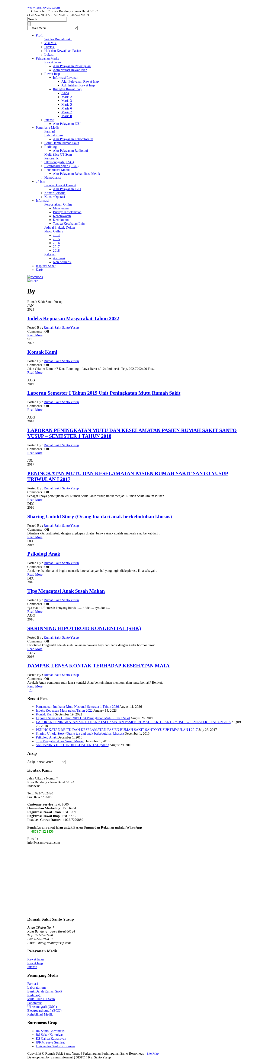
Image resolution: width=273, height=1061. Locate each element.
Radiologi (51, 147)
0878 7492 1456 (42, 831)
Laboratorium (53, 135)
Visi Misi (50, 43)
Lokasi (49, 54)
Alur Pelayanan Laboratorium (73, 139)
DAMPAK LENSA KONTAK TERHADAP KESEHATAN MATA (98, 665)
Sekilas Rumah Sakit (58, 39)
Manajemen (61, 208)
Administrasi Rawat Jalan (70, 70)
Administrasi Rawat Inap (78, 85)
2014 (56, 235)
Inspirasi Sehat (45, 266)
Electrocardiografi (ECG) (61, 166)
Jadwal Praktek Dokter (59, 227)
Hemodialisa (52, 177)
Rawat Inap (52, 74)
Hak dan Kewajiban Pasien (62, 51)
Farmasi (49, 131)
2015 (56, 239)
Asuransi (59, 258)
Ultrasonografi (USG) (59, 162)
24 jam (40, 181)
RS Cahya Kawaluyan (51, 1038)
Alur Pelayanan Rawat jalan (72, 66)
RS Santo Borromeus (50, 1031)
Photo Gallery (53, 231)
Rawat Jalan (52, 62)
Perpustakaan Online (58, 204)
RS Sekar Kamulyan (50, 1034)
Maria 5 (66, 104)
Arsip (31, 761)
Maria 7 (66, 112)
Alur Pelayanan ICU (67, 124)
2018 (56, 250)
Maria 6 (66, 108)
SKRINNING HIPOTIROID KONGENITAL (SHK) (84, 628)
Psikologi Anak (43, 554)
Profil (39, 35)
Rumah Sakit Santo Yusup (61, 327)
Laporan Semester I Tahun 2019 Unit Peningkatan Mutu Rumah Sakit (103, 393)
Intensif (49, 120)
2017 (56, 246)
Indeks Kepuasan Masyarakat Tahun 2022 (73, 318)
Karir (39, 269)
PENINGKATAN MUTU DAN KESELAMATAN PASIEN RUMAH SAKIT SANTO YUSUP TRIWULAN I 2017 (117, 729)
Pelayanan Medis (47, 58)
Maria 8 (66, 116)
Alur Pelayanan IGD (67, 189)
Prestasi (49, 47)
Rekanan (50, 254)
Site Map (153, 1053)
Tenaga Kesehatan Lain (69, 223)
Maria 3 (66, 100)
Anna (65, 93)
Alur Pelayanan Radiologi (70, 150)
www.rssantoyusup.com (43, 7)
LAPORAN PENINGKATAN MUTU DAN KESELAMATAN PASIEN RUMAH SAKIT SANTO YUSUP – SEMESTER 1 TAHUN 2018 (133, 722)
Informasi (42, 200)
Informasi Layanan (65, 77)
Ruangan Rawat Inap (67, 89)
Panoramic (51, 158)
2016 (56, 243)
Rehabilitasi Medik (57, 170)
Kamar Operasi (54, 196)
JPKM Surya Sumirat (50, 1042)
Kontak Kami (42, 352)
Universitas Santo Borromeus (55, 1046)
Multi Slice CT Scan (58, 154)
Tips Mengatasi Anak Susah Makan (66, 591)
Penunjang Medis (47, 127)
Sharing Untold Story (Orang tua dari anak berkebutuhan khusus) (99, 516)
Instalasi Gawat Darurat (60, 185)
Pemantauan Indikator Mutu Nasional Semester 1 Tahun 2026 (77, 706)
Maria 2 (66, 97)
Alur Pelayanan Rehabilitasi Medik (76, 173)
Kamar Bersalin (54, 193)
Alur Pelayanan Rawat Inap (80, 81)
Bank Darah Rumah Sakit (61, 143)
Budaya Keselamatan (67, 212)
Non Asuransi (62, 262)
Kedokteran (61, 220)
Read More (34, 335)
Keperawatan (62, 216)
